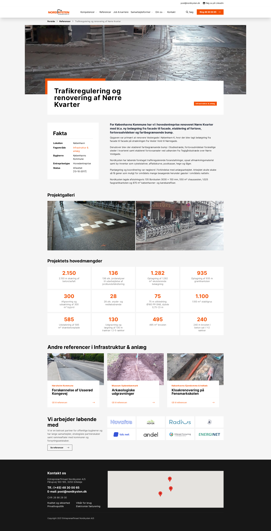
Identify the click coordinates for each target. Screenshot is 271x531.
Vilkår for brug (84, 502)
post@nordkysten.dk (72, 491)
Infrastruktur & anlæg (205, 103)
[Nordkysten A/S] (58, 12)
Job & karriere (120, 12)
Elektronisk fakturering (88, 506)
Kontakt (171, 12)
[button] (170, 479)
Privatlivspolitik (55, 506)
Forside (51, 21)
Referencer (105, 12)
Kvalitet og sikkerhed (58, 502)
